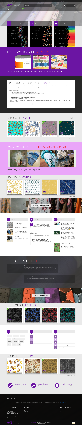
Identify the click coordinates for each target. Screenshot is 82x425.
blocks (22, 336)
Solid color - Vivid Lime (62, 347)
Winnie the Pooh (14, 41)
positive (9, 341)
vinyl (19, 344)
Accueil (12, 9)
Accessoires (36, 336)
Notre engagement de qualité (12, 416)
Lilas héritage (61, 43)
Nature (36, 41)
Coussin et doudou (19, 223)
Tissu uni (62, 24)
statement (16, 336)
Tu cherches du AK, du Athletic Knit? (66, 244)
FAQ (7, 417)
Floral (36, 33)
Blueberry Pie (61, 33)
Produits (27, 9)
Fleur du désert (61, 41)
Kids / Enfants (38, 30)
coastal (15, 341)
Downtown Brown (62, 38)
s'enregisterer (13, 104)
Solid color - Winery (62, 336)
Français (71, 1)
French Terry (37, 339)
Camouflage (37, 28)
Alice (12, 28)
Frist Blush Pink (61, 30)
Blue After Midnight (62, 28)
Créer (26, 411)
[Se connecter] (65, 5)
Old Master (13, 38)
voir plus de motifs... (71, 138)
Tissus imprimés (20, 9)
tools (9, 338)
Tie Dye (13, 30)
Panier (68, 5)
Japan (14, 344)
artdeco (9, 336)
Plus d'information (62, 402)
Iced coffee (60, 35)
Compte (66, 1)
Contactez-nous (10, 411)
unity (9, 344)
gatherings (15, 338)
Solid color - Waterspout (63, 342)
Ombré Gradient (14, 33)
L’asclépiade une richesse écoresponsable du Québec (68, 233)
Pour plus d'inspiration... (71, 375)
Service (33, 9)
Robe (16, 229)
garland (21, 338)
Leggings (17, 236)
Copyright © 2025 (33, 422)
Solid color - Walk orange (63, 345)
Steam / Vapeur (14, 43)
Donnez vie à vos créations (35, 277)
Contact (39, 9)
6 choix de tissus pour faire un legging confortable (67, 224)
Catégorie (39, 24)
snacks (21, 341)
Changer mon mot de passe (25, 104)
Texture (36, 35)
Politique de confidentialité (12, 413)
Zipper (35, 342)
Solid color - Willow (62, 339)
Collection (16, 24)
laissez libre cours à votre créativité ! (36, 266)
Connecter (27, 410)
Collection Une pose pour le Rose (41, 205)
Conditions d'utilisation (11, 414)
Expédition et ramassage (11, 412)
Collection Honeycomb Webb (41, 295)
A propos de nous (10, 410)
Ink (12, 35)
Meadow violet (61, 46)
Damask (36, 38)
